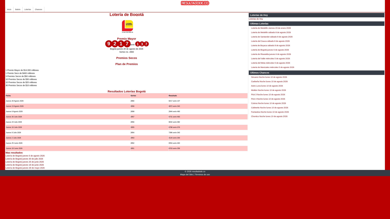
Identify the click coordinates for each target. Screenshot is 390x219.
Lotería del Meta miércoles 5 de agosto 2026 (270, 63)
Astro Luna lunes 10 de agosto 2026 (267, 86)
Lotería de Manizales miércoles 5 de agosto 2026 (272, 67)
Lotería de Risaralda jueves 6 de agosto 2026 (271, 54)
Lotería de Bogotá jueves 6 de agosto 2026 (270, 50)
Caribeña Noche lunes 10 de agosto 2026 (269, 81)
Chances (38, 9)
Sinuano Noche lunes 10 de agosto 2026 (269, 77)
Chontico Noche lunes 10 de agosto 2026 (269, 116)
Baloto (17, 9)
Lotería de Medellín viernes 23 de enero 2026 (271, 28)
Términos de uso (202, 174)
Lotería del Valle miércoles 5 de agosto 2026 (270, 58)
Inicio (9, 9)
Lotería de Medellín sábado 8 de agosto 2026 (271, 32)
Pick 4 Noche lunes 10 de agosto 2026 (268, 99)
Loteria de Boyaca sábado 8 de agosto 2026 (270, 45)
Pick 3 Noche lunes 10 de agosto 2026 (268, 94)
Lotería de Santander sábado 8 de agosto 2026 (272, 37)
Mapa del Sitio (186, 174)
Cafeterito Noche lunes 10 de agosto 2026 (269, 108)
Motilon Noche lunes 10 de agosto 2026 (268, 90)
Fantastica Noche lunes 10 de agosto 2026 (270, 112)
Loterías (27, 9)
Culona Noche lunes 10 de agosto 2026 (268, 103)
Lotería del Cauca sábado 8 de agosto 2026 (270, 41)
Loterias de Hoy (256, 19)
